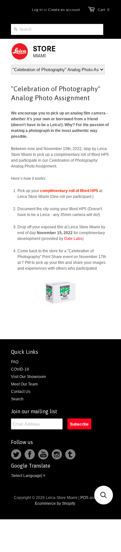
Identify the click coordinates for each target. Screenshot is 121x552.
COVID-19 (20, 369)
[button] (103, 495)
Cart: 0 (103, 9)
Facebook (30, 454)
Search (17, 399)
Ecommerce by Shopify (55, 503)
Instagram (57, 454)
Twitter (16, 454)
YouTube (43, 454)
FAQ (14, 362)
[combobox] (57, 29)
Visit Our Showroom (28, 376)
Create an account (64, 9)
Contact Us (20, 391)
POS (84, 497)
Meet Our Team (24, 384)
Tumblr (70, 454)
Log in (37, 9)
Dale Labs (73, 238)
